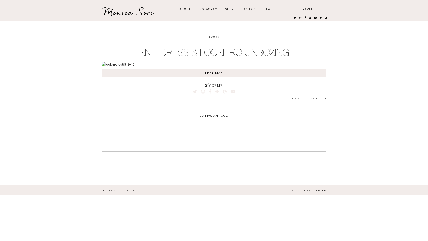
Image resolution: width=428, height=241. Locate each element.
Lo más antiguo (214, 115)
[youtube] (315, 17)
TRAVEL (306, 8)
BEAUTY (270, 8)
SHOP (229, 8)
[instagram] (300, 17)
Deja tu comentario (309, 98)
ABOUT (185, 8)
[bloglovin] (321, 17)
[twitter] (295, 17)
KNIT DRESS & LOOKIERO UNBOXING (214, 52)
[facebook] (305, 17)
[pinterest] (310, 17)
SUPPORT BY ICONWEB (309, 190)
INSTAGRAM (208, 8)
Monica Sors (129, 12)
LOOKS (214, 36)
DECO (288, 8)
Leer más (214, 73)
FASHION (249, 8)
